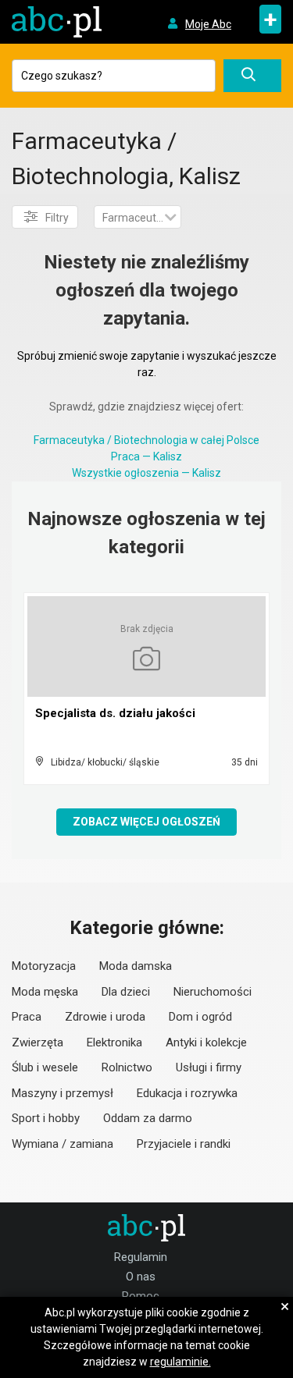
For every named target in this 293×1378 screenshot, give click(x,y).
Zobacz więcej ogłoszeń (146, 821)
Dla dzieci (126, 992)
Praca (26, 1017)
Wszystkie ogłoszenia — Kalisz (146, 473)
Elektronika (114, 1042)
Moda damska (135, 966)
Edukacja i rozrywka (187, 1093)
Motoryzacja (44, 966)
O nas (140, 1277)
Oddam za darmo (147, 1118)
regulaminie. (180, 1361)
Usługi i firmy (208, 1067)
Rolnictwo (127, 1067)
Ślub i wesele (45, 1067)
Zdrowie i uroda (105, 1017)
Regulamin (140, 1257)
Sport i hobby (46, 1118)
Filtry (57, 217)
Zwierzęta (37, 1042)
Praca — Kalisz (146, 456)
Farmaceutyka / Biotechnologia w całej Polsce (146, 440)
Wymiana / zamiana (62, 1144)
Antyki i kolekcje (206, 1042)
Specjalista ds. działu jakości (115, 713)
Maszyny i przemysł (62, 1093)
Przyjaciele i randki (183, 1144)
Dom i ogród (200, 1017)
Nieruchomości (212, 992)
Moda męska (45, 992)
